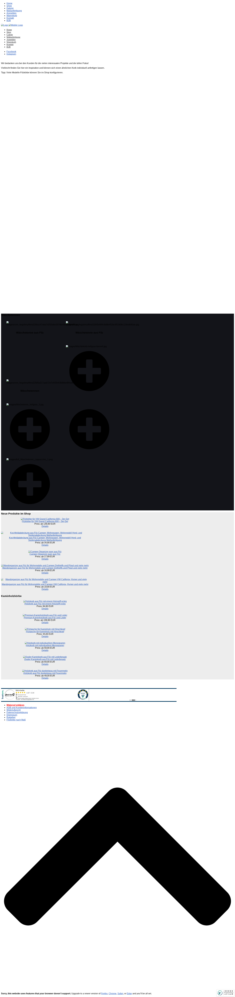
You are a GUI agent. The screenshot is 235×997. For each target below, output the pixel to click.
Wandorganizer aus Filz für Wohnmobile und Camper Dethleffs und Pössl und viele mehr (45, 568)
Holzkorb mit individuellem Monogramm (45, 645)
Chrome (112, 993)
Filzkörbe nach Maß (16, 720)
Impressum (12, 715)
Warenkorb (12, 15)
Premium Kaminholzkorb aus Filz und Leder (45, 618)
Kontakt (10, 18)
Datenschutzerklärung (17, 712)
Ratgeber (11, 717)
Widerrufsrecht (14, 710)
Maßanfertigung (14, 11)
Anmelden (11, 13)
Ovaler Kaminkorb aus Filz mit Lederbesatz (45, 659)
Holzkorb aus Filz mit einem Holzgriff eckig (45, 604)
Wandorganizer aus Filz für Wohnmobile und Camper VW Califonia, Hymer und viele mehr (45, 584)
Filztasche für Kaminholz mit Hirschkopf (45, 631)
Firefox (104, 993)
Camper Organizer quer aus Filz (45, 554)
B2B (9, 20)
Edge (129, 993)
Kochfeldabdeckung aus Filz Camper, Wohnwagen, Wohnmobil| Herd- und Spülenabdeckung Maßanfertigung (45, 539)
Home (9, 3)
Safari (120, 993)
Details (45, 526)
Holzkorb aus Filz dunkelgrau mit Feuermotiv (45, 673)
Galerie (10, 8)
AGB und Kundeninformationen (22, 707)
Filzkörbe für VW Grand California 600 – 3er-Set (45, 521)
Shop (9, 6)
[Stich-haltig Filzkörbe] (12, 25)
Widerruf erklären (15, 705)
